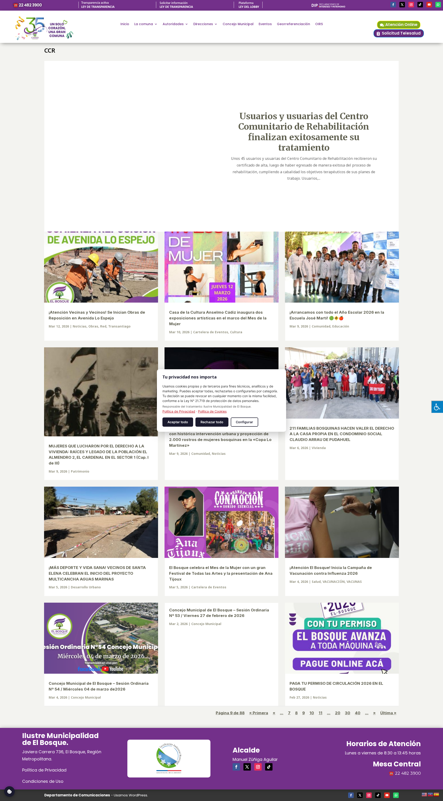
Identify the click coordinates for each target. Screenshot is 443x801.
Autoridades (173, 24)
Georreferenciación (293, 24)
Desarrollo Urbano (86, 587)
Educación (340, 326)
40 (357, 713)
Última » (388, 713)
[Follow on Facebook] (393, 4)
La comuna (143, 24)
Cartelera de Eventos (210, 332)
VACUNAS (354, 581)
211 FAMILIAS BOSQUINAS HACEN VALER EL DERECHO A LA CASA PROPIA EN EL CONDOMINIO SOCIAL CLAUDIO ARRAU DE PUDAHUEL (342, 434)
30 (347, 713)
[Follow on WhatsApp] (438, 4)
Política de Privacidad (44, 770)
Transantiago (119, 326)
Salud (316, 581)
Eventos (265, 24)
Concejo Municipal (238, 24)
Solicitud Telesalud (401, 33)
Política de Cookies (212, 411)
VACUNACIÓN (334, 581)
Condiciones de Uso (42, 781)
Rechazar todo (212, 422)
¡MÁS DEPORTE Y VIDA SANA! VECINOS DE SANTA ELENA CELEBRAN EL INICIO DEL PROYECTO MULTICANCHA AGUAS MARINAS (97, 573)
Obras (93, 326)
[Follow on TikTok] (420, 4)
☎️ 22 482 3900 (27, 5)
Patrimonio (80, 471)
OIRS (319, 24)
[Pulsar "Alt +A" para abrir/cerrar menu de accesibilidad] (437, 407)
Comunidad (321, 326)
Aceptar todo (178, 422)
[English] (425, 794)
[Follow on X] (402, 4)
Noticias (80, 326)
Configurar (244, 422)
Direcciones (203, 24)
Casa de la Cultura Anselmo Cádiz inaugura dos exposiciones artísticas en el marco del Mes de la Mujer (217, 318)
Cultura (236, 332)
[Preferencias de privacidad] (9, 791)
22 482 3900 (408, 773)
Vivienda (319, 448)
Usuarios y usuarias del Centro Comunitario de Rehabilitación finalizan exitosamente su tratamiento (303, 132)
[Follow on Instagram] (411, 4)
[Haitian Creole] (431, 794)
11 (320, 713)
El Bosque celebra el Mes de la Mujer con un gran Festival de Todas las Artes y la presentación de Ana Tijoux (220, 573)
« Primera (258, 713)
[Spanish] (437, 794)
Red (103, 326)
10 (311, 713)
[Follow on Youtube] (429, 4)
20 (337, 713)
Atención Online (401, 24)
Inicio (124, 24)
